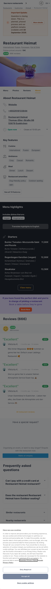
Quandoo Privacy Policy (28, 560)
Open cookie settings (25, 583)
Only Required (25, 570)
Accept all (25, 576)
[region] (25, 556)
